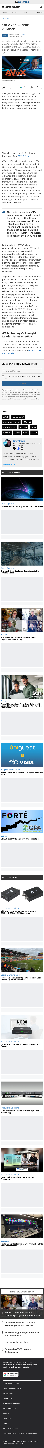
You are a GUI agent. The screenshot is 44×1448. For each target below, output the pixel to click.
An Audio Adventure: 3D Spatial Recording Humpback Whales (20, 1324)
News (5, 35)
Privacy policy (8, 1393)
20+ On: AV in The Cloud (16, 1342)
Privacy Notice (32, 392)
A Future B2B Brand (10, 1428)
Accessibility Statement (11, 1403)
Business (6, 19)
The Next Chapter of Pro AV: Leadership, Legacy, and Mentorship (22, 1314)
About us (6, 1413)
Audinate (23, 427)
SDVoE (34, 432)
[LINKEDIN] (19, 448)
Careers (6, 1423)
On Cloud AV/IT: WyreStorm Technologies (18, 1350)
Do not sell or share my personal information (20, 1433)
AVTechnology (27, 34)
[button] (2, 7)
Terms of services (29, 390)
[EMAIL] (22, 448)
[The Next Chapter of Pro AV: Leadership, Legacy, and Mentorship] (22, 1306)
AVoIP (5, 417)
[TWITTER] (15, 448)
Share (8, 87)
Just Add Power (9, 427)
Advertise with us (9, 1408)
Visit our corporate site (20, 1367)
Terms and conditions (11, 1383)
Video (25, 12)
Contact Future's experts (12, 1388)
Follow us (25, 87)
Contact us (7, 1418)
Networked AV (18, 417)
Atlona (17, 432)
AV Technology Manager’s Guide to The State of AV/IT (22, 1334)
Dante (33, 427)
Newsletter (37, 87)
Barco (25, 432)
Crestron (7, 432)
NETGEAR (27, 422)
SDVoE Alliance (25, 156)
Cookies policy (8, 1398)
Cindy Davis (15, 34)
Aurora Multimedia (11, 422)
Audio (14, 12)
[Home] (22, 2)
